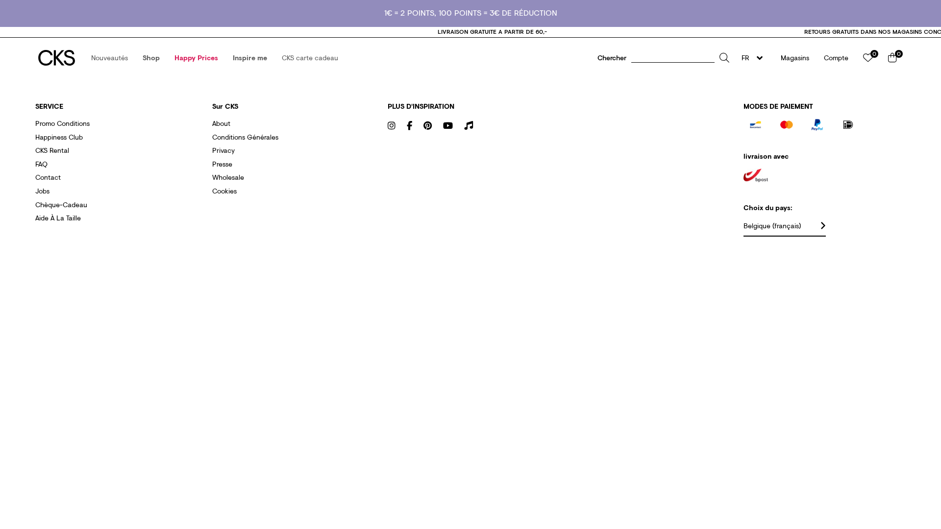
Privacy (223, 150)
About (221, 123)
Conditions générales (245, 137)
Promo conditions (62, 123)
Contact (48, 177)
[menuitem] (109, 58)
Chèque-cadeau (61, 204)
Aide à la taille (58, 218)
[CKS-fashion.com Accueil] (56, 58)
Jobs (42, 191)
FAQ (41, 164)
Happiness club (59, 137)
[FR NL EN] (755, 58)
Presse (222, 164)
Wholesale (228, 177)
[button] (109, 58)
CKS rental (52, 150)
